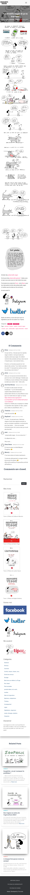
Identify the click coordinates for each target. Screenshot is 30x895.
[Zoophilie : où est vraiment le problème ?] (15, 757)
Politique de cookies (15, 888)
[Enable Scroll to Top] (27, 892)
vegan (5, 707)
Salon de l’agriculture (9, 695)
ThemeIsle (20, 891)
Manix (23, 283)
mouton (3, 328)
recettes (6, 692)
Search (24, 483)
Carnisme (6, 668)
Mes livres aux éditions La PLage (12, 680)
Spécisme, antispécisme (10, 698)
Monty (7, 452)
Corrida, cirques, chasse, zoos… (12, 671)
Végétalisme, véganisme (10, 710)
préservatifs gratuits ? (15, 278)
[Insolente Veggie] (5, 3)
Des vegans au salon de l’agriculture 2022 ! (11, 814)
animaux (7, 326)
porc (7, 328)
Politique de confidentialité (15, 884)
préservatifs (12, 328)
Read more (14, 782)
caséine (16, 326)
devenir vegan (21, 326)
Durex (16, 283)
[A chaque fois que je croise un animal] (15, 841)
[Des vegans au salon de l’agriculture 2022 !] (15, 797)
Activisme (6, 662)
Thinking (6, 701)
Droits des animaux (9, 674)
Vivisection (16, 323)
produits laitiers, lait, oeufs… (11, 689)
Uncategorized (7, 704)
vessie (26, 328)
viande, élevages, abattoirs (10, 713)
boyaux (11, 326)
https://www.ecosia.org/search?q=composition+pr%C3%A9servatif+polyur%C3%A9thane (16, 400)
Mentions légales (15, 880)
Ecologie (6, 677)
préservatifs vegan (13, 275)
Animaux (10, 323)
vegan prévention (19, 328)
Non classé (7, 683)
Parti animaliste (8, 686)
